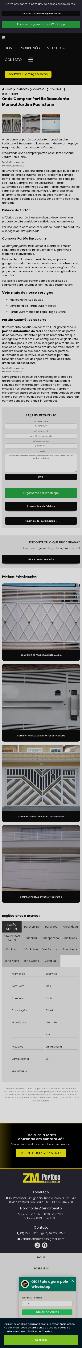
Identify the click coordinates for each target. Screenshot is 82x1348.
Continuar (41, 1340)
